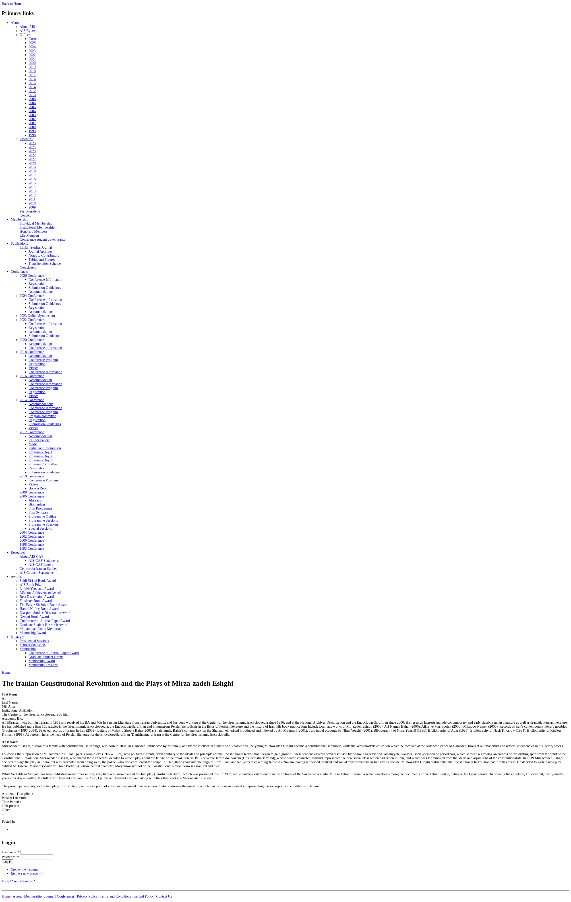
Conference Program (43, 360)
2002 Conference (32, 536)
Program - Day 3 (40, 460)
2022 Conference (32, 320)
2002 (32, 119)
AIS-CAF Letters (41, 564)
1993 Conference (32, 548)
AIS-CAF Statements (44, 560)
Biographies (37, 504)
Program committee (42, 416)
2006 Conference (32, 496)
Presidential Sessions (34, 641)
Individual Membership (36, 223)
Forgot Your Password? (18, 881)
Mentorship (28, 649)
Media (33, 444)
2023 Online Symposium (37, 316)
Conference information (45, 299)
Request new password (27, 873)
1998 (32, 135)
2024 (32, 47)
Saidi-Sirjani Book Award (38, 580)
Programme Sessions (43, 520)
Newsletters (28, 267)
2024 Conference (32, 295)
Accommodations (41, 291)
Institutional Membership (37, 227)
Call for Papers (39, 440)
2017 (32, 75)
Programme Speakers (43, 524)
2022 (32, 55)
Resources (18, 552)
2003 (32, 115)
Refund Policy (143, 896)
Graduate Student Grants (46, 657)
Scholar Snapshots (33, 645)
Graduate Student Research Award (44, 625)
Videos (33, 368)
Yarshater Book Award (36, 601)
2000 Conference (32, 540)
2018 (32, 71)
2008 (32, 99)
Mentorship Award (33, 633)
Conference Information (45, 279)
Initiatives (17, 637)
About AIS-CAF (31, 556)
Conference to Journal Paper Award (45, 621)
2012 (32, 91)
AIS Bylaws (28, 31)
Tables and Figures (42, 259)
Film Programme (40, 508)
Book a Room (38, 488)
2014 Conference (32, 400)
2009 (32, 207)
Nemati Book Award (34, 617)
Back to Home (12, 4)
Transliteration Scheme (45, 263)
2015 (32, 83)
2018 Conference (32, 352)
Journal (49, 896)
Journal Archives (40, 251)
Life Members (29, 235)
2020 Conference (32, 340)
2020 (32, 63)
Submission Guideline (44, 336)
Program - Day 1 (40, 452)
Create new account (25, 869)
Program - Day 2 (40, 456)
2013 (32, 191)
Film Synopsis (39, 512)
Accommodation (40, 332)
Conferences (19, 271)
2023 (32, 51)
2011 (32, 199)
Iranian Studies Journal (36, 247)
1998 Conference (32, 544)
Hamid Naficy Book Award (39, 609)
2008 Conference (32, 492)
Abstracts (35, 500)
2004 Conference (32, 532)
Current (34, 39)
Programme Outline (42, 516)
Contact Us (164, 896)
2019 (32, 67)
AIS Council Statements (37, 572)
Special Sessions (40, 528)
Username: (11, 852)
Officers (25, 35)
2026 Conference (32, 275)
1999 (32, 131)
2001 (32, 123)
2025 (32, 43)
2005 (32, 107)
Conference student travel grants (42, 239)
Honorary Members (33, 231)
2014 (32, 87)
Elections (26, 139)
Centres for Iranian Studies (38, 568)
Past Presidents (30, 211)
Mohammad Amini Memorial (40, 629)
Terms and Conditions (115, 896)
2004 (32, 111)
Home (6, 672)
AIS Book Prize (31, 584)
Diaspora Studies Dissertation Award (45, 613)
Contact (25, 215)
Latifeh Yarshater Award (37, 588)
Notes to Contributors (44, 255)
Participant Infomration (45, 448)
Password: (10, 857)
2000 (32, 127)
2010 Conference (32, 476)
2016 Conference (32, 376)
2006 (32, 103)
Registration (37, 283)
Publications (19, 243)
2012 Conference (32, 432)
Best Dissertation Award (37, 597)
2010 (32, 95)
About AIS (27, 27)
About (15, 23)
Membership (19, 219)
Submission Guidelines (45, 287)
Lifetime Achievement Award (40, 592)
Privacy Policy (87, 896)
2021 (32, 59)
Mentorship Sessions (43, 665)
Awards (16, 576)
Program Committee (43, 464)
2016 (32, 79)
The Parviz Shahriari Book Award (44, 605)
